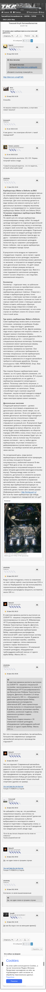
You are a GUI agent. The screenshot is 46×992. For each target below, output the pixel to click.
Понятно (14, 981)
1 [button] (26, 41)
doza (11, 87)
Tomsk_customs (13, 146)
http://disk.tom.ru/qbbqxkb (27, 67)
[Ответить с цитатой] (37, 47)
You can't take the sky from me (13, 786)
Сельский (11, 799)
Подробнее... (11, 977)
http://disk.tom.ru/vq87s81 (13, 77)
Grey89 (12, 913)
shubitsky (6, 178)
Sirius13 (11, 603)
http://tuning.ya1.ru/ (28, 492)
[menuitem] (5, 12)
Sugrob (10, 45)
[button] (23, 40)
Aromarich (6, 120)
